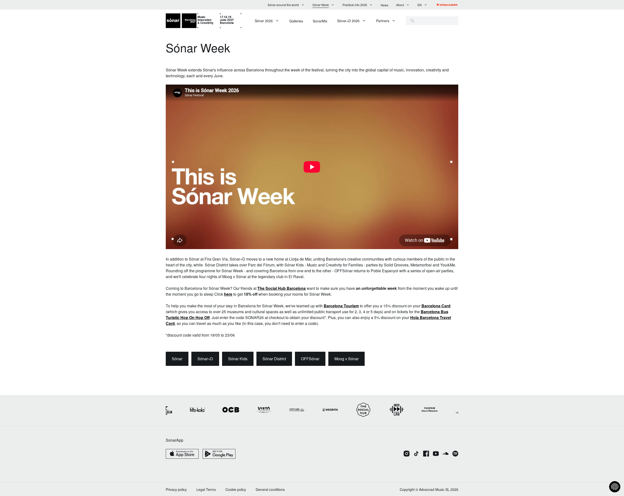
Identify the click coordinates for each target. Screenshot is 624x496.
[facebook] (426, 454)
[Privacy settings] (614, 486)
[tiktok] (416, 454)
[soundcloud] (445, 454)
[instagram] (407, 454)
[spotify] (455, 454)
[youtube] (436, 454)
